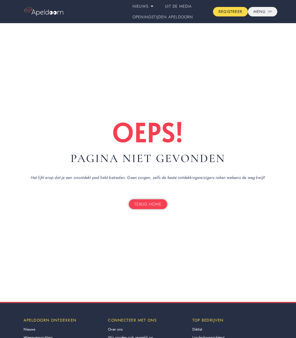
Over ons (115, 329)
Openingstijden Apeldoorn (163, 17)
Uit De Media (178, 6)
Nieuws (140, 6)
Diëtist (197, 329)
